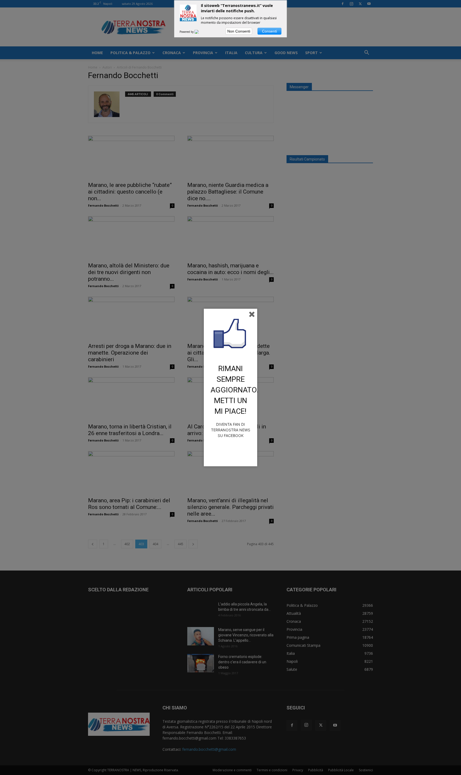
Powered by (187, 32)
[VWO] (199, 32)
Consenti (269, 31)
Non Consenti (238, 31)
